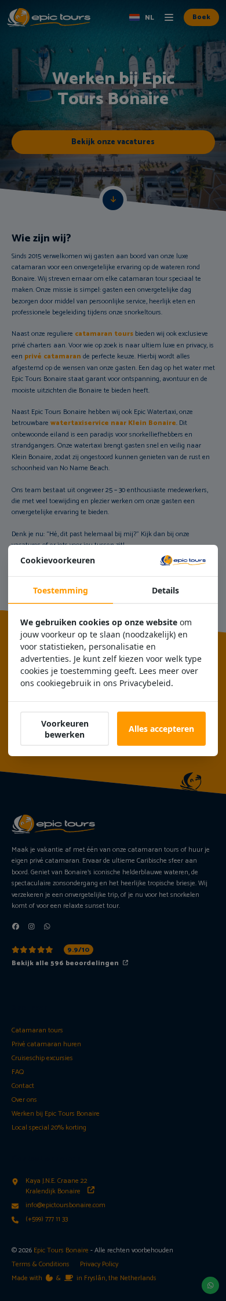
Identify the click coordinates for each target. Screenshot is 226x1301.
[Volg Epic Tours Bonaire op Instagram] (31, 926)
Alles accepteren (161, 728)
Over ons (24, 1100)
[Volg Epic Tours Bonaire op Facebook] (16, 926)
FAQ (18, 1072)
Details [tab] (165, 590)
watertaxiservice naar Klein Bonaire (113, 422)
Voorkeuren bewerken (65, 729)
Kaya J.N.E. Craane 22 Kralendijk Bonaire (56, 1186)
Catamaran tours (37, 1030)
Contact (23, 1086)
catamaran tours (104, 333)
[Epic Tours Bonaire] (48, 17)
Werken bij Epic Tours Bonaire (56, 1114)
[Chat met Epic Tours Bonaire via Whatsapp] (47, 926)
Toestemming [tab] (60, 590)
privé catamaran (52, 356)
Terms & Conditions (41, 1264)
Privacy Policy (99, 1264)
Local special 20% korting (49, 1128)
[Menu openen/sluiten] (169, 17)
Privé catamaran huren (46, 1044)
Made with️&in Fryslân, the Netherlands (84, 1278)
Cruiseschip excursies (42, 1058)
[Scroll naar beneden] (113, 199)
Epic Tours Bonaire (61, 1250)
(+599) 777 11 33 (46, 1219)
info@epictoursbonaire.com (65, 1205)
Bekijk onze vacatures (113, 141)
